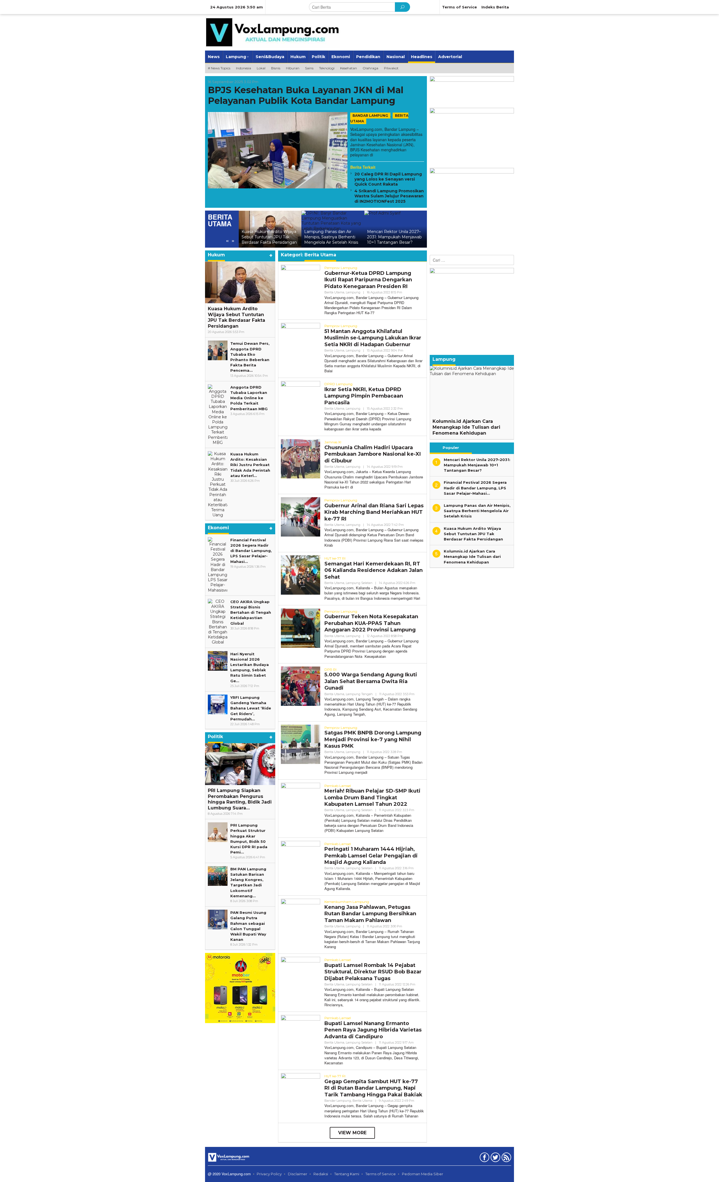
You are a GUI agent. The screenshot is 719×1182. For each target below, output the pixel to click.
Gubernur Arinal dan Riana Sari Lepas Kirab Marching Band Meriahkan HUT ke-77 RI (374, 512)
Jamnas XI (332, 442)
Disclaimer (297, 1174)
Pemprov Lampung (340, 268)
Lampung (353, 292)
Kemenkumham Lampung (346, 902)
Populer (451, 447)
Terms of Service (380, 1174)
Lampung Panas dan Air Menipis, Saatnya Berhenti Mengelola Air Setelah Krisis (268, 237)
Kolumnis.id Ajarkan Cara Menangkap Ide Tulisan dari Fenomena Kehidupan (466, 427)
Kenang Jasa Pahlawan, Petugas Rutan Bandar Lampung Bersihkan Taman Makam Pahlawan (370, 913)
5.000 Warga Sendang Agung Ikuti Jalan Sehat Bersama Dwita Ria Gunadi (370, 681)
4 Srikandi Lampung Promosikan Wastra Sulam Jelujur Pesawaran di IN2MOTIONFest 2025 (389, 196)
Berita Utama (334, 292)
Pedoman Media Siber (422, 1174)
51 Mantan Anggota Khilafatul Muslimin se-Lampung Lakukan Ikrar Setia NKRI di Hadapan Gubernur (372, 338)
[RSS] (505, 1158)
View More (352, 1132)
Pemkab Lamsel (337, 786)
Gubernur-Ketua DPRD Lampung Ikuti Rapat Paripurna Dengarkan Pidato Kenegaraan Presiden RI (368, 279)
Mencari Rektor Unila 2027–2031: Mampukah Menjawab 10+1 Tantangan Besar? (331, 237)
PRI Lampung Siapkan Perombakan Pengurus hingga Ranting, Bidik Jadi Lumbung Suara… (240, 799)
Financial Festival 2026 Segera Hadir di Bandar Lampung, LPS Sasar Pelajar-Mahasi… (251, 551)
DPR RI (330, 669)
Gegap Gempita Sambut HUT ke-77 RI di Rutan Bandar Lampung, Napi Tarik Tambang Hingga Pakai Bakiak (373, 1088)
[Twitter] (494, 1158)
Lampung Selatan (359, 583)
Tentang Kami (346, 1174)
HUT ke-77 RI (334, 558)
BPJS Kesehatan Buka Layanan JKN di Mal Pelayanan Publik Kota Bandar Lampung (305, 95)
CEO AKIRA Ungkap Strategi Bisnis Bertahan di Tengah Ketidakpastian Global (250, 612)
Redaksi (320, 1174)
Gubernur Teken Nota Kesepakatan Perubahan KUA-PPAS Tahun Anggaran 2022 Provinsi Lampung (371, 623)
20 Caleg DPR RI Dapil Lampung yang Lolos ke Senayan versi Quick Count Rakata (388, 179)
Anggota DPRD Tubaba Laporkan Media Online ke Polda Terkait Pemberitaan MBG (249, 398)
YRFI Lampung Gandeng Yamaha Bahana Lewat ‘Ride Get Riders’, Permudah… (250, 708)
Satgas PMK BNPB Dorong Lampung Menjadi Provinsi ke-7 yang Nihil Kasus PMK (372, 739)
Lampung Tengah (359, 694)
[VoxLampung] (272, 32)
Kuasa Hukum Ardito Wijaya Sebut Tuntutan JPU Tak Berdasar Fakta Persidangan (236, 317)
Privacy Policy (269, 1174)
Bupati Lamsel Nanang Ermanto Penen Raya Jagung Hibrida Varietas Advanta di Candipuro (373, 1030)
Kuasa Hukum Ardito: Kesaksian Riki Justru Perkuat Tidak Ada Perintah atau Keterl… (250, 465)
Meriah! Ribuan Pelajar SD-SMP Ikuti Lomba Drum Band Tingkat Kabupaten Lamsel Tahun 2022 (372, 797)
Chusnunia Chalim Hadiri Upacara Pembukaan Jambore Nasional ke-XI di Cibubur (372, 454)
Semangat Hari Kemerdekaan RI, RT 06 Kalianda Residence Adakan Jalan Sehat (373, 570)
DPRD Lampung (338, 384)
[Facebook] (483, 1158)
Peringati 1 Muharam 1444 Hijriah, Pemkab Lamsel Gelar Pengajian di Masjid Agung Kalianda (371, 855)
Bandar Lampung (370, 115)
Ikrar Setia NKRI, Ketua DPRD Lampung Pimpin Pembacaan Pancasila (363, 396)
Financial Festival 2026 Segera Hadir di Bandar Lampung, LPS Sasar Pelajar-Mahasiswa (395, 234)
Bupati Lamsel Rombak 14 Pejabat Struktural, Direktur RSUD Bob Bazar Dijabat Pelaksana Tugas (373, 972)
